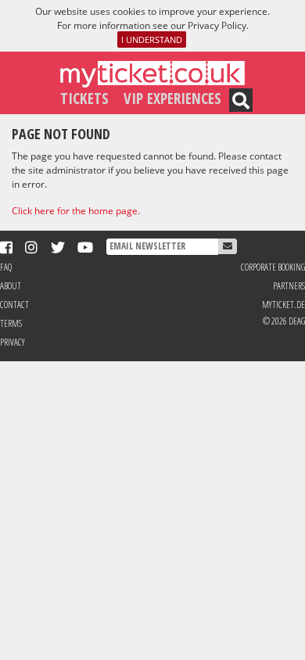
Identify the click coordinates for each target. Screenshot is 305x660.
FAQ (6, 267)
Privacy (12, 342)
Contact (14, 304)
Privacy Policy (217, 25)
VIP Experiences (172, 98)
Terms (11, 323)
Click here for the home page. (76, 210)
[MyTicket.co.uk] (152, 73)
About (10, 285)
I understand (151, 39)
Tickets (84, 98)
